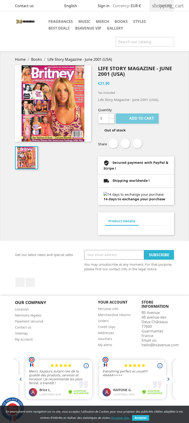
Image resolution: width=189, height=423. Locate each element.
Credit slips (106, 327)
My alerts (105, 345)
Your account (112, 302)
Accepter (141, 418)
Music (84, 21)
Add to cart (137, 118)
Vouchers (105, 339)
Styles (139, 21)
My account (24, 339)
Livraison (22, 309)
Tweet (125, 143)
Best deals (59, 28)
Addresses (106, 333)
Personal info (108, 309)
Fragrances (60, 21)
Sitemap (21, 333)
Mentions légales (28, 315)
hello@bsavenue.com (160, 344)
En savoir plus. (120, 418)
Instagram (30, 282)
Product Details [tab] (121, 221)
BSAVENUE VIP (88, 28)
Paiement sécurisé (29, 321)
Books (121, 21)
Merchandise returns (114, 315)
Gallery (115, 28)
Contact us (24, 5)
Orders (103, 321)
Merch (102, 21)
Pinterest (137, 143)
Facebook (20, 282)
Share (113, 143)
